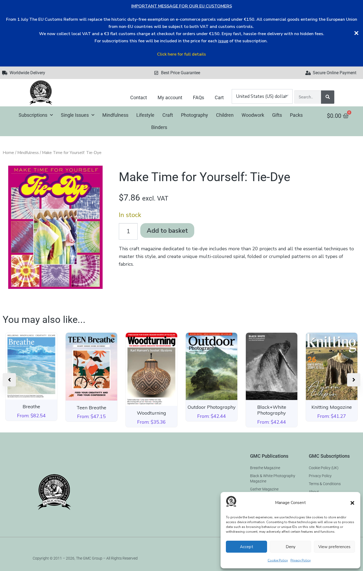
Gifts (277, 115)
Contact (138, 97)
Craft (167, 115)
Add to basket (167, 230)
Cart (219, 97)
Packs (296, 115)
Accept (246, 546)
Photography (194, 115)
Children (225, 115)
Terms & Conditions (325, 484)
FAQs (198, 97)
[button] (352, 503)
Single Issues (75, 115)
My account (170, 97)
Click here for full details (181, 54)
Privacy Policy (300, 560)
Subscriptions (33, 115)
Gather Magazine (264, 489)
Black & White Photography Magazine (272, 478)
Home (8, 152)
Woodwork (253, 115)
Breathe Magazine (265, 468)
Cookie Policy (278, 560)
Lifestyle (145, 115)
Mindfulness (115, 115)
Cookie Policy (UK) (324, 468)
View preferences (334, 546)
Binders (159, 127)
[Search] (327, 97)
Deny (291, 546)
